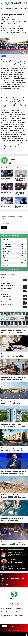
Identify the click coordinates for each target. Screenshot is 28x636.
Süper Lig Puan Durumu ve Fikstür (7, 616)
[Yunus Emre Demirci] (4, 560)
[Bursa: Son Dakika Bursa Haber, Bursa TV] (13, 3)
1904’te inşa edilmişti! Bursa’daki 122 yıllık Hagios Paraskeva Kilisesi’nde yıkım (12, 496)
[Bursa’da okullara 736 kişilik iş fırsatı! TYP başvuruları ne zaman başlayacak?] (14, 367)
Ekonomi (14, 8)
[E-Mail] (10, 162)
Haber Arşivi (19, 620)
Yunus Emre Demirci (13, 559)
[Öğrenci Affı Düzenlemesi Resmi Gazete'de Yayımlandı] (21, 200)
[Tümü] (26, 549)
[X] (13, 604)
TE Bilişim (17, 630)
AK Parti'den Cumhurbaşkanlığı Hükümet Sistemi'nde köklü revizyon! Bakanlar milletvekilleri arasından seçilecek (13, 473)
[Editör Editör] (4, 160)
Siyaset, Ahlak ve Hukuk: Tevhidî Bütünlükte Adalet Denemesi (16, 561)
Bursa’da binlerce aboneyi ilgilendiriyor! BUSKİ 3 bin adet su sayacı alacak (13, 426)
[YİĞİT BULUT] (4, 567)
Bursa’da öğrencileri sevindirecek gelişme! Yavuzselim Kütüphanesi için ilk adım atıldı (13, 402)
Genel (8, 12)
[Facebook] (10, 604)
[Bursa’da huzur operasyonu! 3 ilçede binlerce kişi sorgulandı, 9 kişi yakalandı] (14, 531)
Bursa (2, 8)
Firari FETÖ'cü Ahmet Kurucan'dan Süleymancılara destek (20, 179)
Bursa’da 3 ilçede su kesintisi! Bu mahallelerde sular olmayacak (13, 520)
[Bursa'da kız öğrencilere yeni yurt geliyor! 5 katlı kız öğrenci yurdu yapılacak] (14, 437)
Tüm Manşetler (19, 615)
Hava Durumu (19, 608)
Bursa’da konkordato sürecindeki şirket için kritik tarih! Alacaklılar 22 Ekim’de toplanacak (12, 355)
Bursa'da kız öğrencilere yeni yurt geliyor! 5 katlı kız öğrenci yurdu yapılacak (13, 449)
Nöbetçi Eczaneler (7, 608)
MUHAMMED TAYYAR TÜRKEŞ (15, 552)
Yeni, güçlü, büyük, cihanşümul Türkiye (17, 568)
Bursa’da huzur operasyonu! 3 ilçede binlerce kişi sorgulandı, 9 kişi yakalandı (14, 543)
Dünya (26, 8)
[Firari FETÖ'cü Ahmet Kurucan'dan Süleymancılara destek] (21, 173)
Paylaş (4, 55)
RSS (5, 626)
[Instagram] (15, 604)
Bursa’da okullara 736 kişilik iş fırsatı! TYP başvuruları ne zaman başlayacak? (13, 379)
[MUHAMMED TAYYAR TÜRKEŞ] (4, 554)
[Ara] (26, 3)
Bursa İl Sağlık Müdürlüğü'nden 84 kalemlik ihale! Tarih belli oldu (13, 332)
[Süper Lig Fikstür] (26, 274)
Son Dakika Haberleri (6, 620)
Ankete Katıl (5, 584)
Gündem (8, 8)
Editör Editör (12, 159)
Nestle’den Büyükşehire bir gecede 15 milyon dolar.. (17, 555)
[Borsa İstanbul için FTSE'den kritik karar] (7, 173)
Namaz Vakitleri (6, 611)
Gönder (4, 227)
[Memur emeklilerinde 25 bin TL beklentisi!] (7, 200)
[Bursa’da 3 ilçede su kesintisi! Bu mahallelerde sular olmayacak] (14, 508)
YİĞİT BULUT (11, 566)
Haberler (3, 12)
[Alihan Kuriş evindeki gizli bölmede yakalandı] (7, 186)
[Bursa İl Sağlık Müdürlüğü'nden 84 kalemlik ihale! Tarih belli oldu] (14, 320)
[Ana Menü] (1, 3)
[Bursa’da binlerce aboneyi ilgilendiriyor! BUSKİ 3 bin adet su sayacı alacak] (14, 414)
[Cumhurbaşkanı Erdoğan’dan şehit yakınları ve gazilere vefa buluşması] (21, 186)
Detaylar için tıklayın (14, 269)
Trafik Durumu (19, 611)
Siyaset (20, 8)
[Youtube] (18, 604)
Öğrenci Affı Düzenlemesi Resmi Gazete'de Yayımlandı (21, 206)
